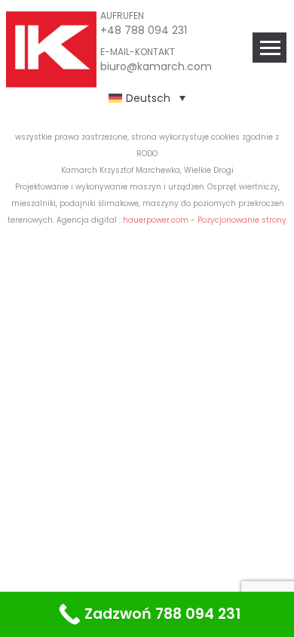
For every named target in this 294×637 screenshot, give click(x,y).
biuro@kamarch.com (156, 66)
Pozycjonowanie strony (242, 220)
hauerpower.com (155, 220)
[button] (147, 98)
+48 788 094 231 (143, 30)
